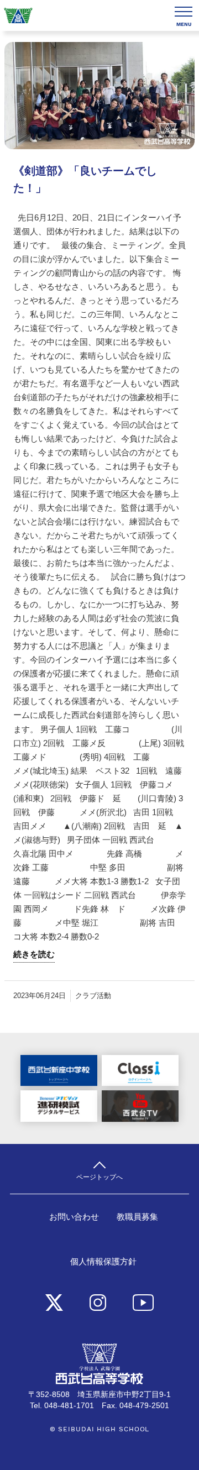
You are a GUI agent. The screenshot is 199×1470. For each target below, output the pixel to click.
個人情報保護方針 (103, 1261)
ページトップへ (99, 1176)
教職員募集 (137, 1216)
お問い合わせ (74, 1216)
